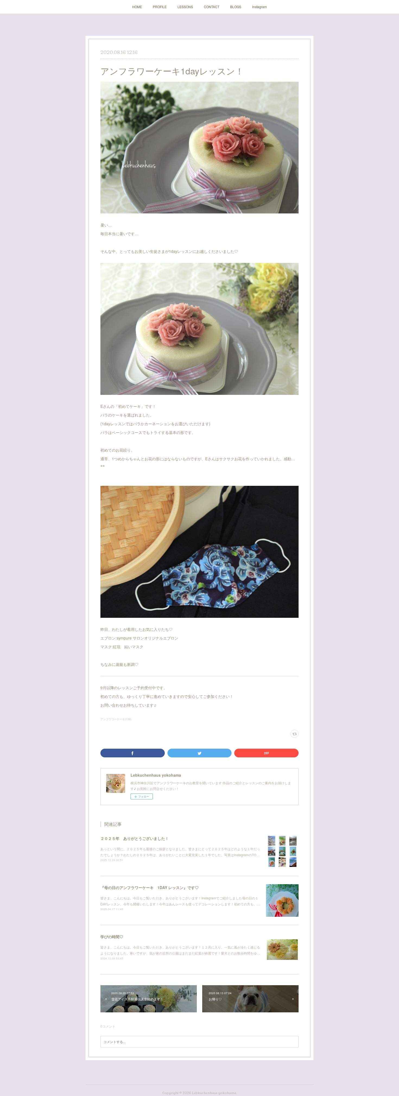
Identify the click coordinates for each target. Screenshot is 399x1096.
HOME (137, 6)
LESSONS (185, 6)
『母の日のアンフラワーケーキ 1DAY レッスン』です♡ (149, 887)
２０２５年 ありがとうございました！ (134, 838)
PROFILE (160, 6)
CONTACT (211, 6)
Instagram (259, 6)
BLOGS (235, 6)
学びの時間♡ (111, 936)
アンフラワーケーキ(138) (115, 719)
